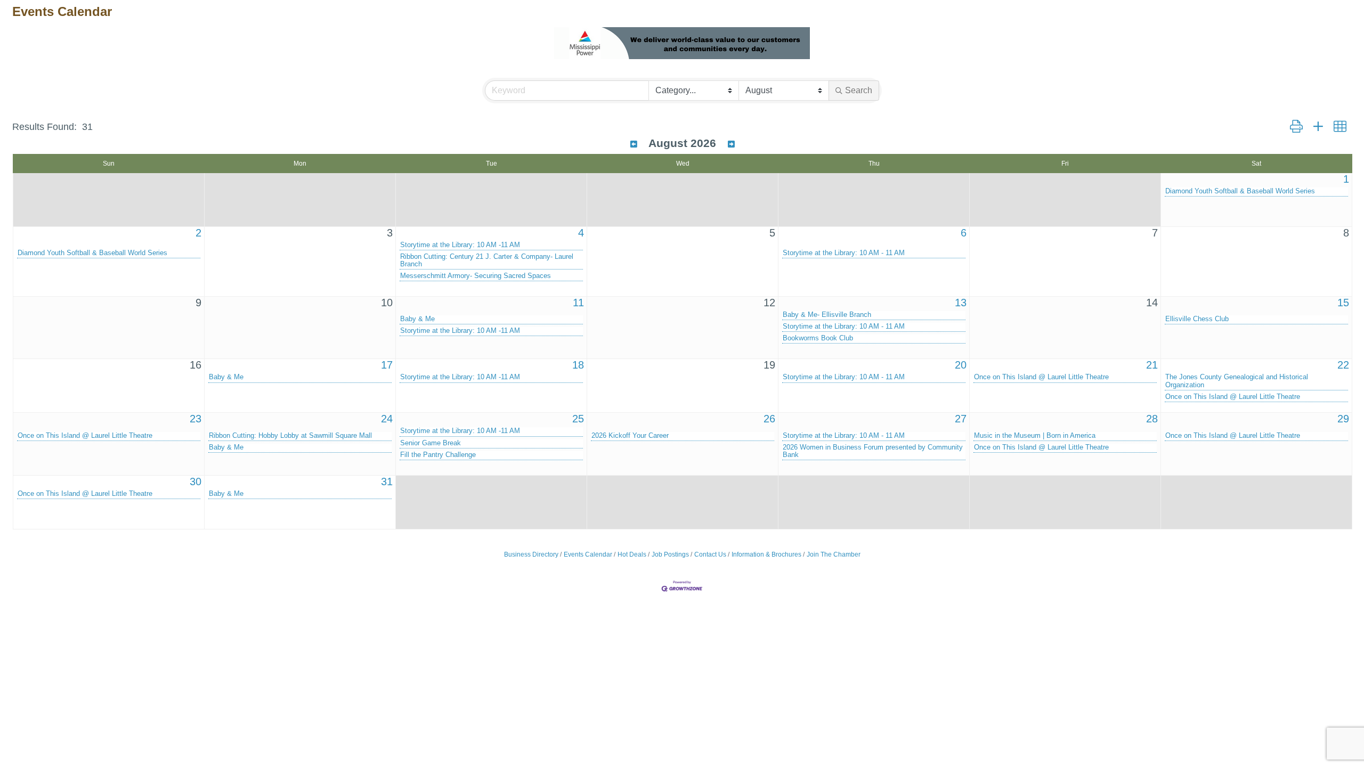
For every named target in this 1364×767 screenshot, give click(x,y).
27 (961, 419)
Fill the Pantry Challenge (438, 455)
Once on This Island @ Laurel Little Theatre (1041, 377)
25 (578, 419)
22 (1343, 365)
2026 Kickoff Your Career (630, 435)
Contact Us (710, 554)
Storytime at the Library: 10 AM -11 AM (460, 245)
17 (387, 365)
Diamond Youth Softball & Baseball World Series (1240, 191)
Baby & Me (417, 319)
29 (1343, 419)
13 (961, 302)
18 (578, 365)
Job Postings (670, 554)
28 (1152, 419)
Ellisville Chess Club (1197, 319)
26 (769, 419)
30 (195, 481)
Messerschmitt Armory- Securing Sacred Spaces (475, 276)
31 (387, 481)
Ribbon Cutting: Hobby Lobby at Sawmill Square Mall (290, 435)
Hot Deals (632, 554)
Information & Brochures (766, 554)
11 (578, 302)
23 (195, 419)
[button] (1296, 126)
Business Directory (531, 554)
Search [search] (858, 90)
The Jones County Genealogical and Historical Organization (1236, 380)
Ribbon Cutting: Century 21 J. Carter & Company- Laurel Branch (486, 260)
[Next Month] (731, 144)
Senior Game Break (430, 443)
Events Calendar (588, 554)
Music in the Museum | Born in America (1034, 435)
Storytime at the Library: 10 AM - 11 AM (844, 253)
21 (1152, 365)
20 (961, 365)
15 (1343, 302)
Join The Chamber (833, 554)
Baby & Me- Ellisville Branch (827, 315)
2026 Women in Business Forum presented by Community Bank (873, 451)
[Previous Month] (634, 144)
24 (387, 419)
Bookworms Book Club (818, 338)
